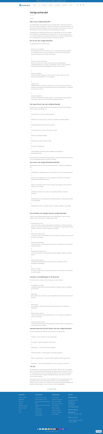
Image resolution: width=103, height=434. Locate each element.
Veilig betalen (21, 399)
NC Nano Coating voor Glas (40, 397)
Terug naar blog (52, 389)
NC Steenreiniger (38, 413)
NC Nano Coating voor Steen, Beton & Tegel (42, 402)
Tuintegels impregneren (56, 410)
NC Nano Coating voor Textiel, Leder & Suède (42, 406)
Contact (20, 412)
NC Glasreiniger (38, 408)
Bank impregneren (55, 397)
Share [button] (32, 18)
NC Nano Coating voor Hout (40, 399)
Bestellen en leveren (22, 397)
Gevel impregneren (55, 405)
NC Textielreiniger (38, 415)
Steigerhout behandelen (56, 401)
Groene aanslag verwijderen (57, 403)
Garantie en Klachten (23, 407)
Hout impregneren (55, 414)
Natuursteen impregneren (57, 412)
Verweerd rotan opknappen (57, 399)
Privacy (20, 410)
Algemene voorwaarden (23, 405)
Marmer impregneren (56, 407)
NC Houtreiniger (38, 411)
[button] (35, 5)
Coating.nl (49, 431)
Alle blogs (21, 403)
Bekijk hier (75, 409)
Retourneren (21, 401)
